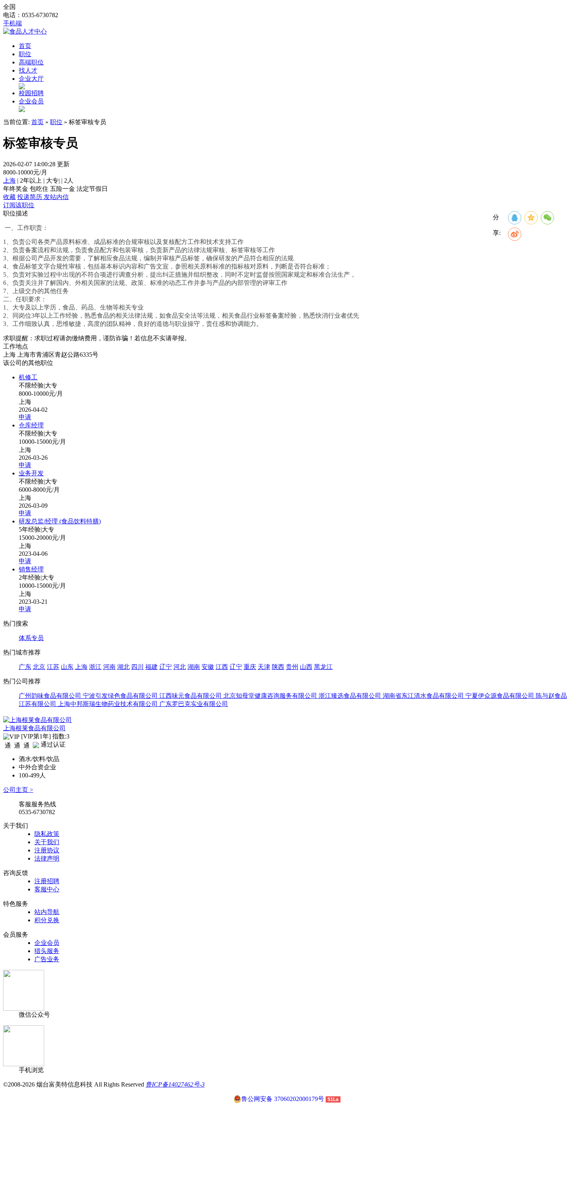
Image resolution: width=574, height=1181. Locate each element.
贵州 (292, 666)
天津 (264, 666)
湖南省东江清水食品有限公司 (424, 695)
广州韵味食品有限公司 (51, 695)
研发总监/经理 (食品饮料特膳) (60, 521)
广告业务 (46, 959)
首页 (25, 46)
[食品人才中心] (25, 31)
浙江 (95, 666)
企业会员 (31, 101)
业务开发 (31, 473)
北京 (39, 666)
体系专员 (31, 638)
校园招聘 (31, 93)
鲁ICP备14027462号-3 (175, 1084)
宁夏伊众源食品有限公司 (500, 695)
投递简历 (30, 197)
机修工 (28, 377)
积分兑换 (46, 920)
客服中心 (46, 889)
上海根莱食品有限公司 (34, 728)
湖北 (123, 666)
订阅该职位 (18, 205)
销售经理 (31, 569)
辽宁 (165, 666)
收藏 (9, 197)
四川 (137, 666)
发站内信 (56, 197)
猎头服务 (46, 951)
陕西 (278, 666)
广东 (25, 666)
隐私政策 (46, 834)
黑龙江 (323, 666)
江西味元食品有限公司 (191, 695)
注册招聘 (46, 881)
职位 (25, 54)
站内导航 (46, 912)
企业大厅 (31, 78)
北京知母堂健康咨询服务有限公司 (271, 695)
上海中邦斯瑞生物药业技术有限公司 (108, 704)
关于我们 (46, 842)
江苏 (53, 666)
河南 (109, 666)
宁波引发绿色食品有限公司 (121, 695)
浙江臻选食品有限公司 (351, 695)
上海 (9, 180)
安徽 (207, 666)
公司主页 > (18, 789)
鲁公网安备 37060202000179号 (282, 1099)
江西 (222, 666)
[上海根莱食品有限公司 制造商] (37, 720)
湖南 (193, 666)
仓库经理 (31, 425)
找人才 (28, 70)
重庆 (250, 666)
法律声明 (46, 858)
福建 (151, 666)
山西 (306, 666)
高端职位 (31, 62)
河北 (179, 666)
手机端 (12, 23)
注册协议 (46, 850)
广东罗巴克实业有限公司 (193, 704)
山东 (67, 666)
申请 (25, 417)
